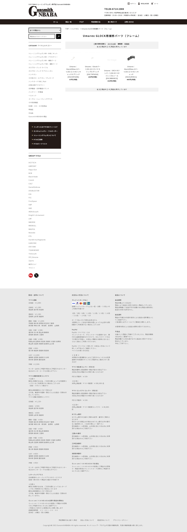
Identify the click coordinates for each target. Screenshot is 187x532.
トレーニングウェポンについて (45, 135)
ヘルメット (33, 95)
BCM (30, 173)
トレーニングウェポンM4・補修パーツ (42, 60)
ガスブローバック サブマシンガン (41, 71)
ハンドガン (75, 29)
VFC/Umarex (33, 257)
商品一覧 (68, 22)
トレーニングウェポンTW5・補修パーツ (43, 64)
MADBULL (32, 226)
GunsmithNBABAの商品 (38, 116)
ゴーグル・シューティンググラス (40, 99)
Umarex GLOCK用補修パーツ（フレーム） (97, 29)
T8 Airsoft (33, 254)
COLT (31, 184)
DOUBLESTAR (34, 191)
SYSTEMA (32, 247)
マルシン (32, 268)
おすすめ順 (112, 44)
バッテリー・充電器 (36, 92)
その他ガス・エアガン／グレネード (41, 78)
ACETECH (32, 162)
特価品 (31, 109)
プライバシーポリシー (120, 520)
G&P (30, 205)
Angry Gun (33, 170)
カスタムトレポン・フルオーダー (46, 131)
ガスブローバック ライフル (38, 67)
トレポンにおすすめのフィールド (46, 127)
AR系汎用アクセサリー (37, 85)
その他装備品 (33, 102)
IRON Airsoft (33, 212)
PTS (30, 236)
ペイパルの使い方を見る (80, 350)
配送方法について (104, 520)
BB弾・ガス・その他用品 (38, 106)
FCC (30, 198)
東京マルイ (33, 264)
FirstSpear (33, 201)
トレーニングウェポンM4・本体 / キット (43, 53)
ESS (30, 194)
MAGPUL (32, 229)
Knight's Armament (36, 215)
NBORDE (32, 222)
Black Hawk (33, 177)
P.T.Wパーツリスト (40, 144)
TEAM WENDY (34, 250)
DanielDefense (34, 187)
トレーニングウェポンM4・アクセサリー (43, 57)
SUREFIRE (33, 243)
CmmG (31, 180)
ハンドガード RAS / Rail (37, 81)
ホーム (55, 22)
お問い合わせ (129, 22)
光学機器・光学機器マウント (39, 88)
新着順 (127, 44)
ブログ (81, 22)
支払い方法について (87, 520)
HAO (30, 208)
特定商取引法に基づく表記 (68, 520)
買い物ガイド (112, 22)
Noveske (32, 233)
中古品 (31, 113)
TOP (67, 29)
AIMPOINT (32, 166)
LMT (30, 219)
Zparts (31, 261)
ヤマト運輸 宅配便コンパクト (39, 397)
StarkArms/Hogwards (37, 240)
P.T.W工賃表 (38, 139)
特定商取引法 (95, 22)
